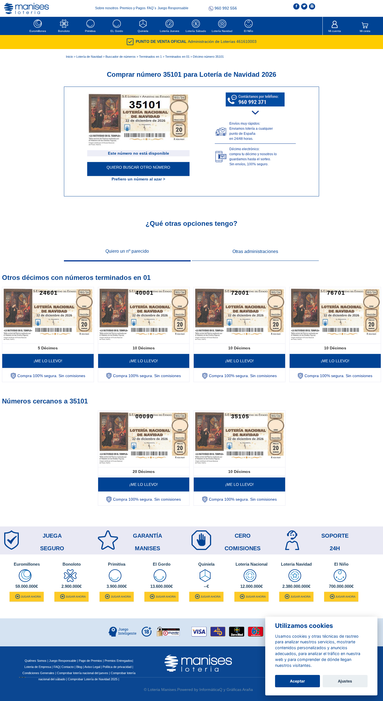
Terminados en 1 (150, 56)
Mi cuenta (334, 31)
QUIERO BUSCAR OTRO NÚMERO (138, 167)
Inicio (69, 56)
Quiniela (143, 31)
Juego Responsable (173, 8)
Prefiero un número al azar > (138, 179)
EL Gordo (116, 31)
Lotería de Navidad (89, 56)
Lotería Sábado (196, 31)
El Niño (248, 31)
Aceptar (297, 681)
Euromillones (37, 31)
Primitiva (90, 31)
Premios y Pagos (133, 8)
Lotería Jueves (169, 31)
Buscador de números (120, 56)
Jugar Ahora (31, 596)
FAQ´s (152, 8)
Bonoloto (64, 31)
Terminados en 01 (177, 56)
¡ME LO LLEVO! (48, 361)
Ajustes (345, 681)
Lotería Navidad (222, 31)
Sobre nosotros (107, 8)
